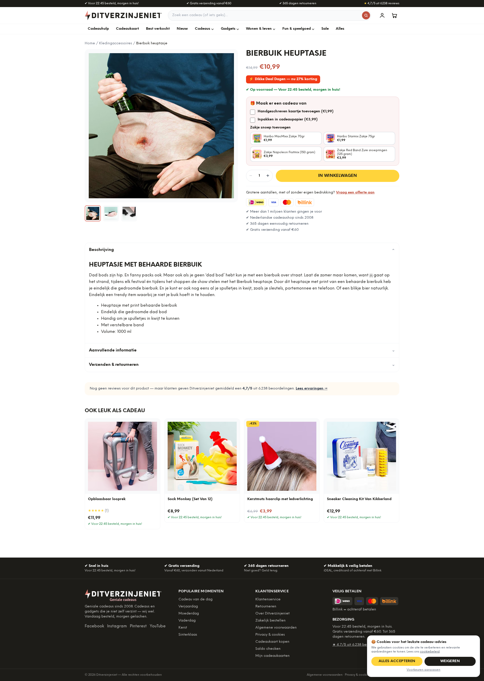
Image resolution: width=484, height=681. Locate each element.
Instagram (117, 626)
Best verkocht (158, 29)
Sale (325, 29)
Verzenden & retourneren (242, 365)
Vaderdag (187, 621)
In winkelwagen (337, 176)
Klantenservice (268, 599)
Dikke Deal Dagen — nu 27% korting (283, 79)
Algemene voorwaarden (276, 628)
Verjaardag (188, 606)
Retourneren (265, 606)
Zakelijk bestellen (270, 621)
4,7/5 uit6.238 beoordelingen (360, 645)
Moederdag (188, 613)
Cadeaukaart (127, 29)
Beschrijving (242, 250)
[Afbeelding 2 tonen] (111, 213)
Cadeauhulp (98, 29)
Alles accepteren (397, 661)
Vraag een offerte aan (355, 192)
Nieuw (182, 29)
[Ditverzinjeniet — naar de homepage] (123, 15)
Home (90, 43)
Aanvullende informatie (242, 350)
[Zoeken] (366, 15)
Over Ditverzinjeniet (272, 613)
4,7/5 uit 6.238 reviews (381, 3)
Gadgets (228, 29)
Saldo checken (268, 649)
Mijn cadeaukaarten (272, 656)
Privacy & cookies (270, 635)
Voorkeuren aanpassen (423, 669)
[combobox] (269, 15)
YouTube (158, 626)
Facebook (94, 626)
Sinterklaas (187, 635)
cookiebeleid (430, 651)
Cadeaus (202, 29)
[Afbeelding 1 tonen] (93, 213)
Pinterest (138, 626)
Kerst (182, 628)
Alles (340, 29)
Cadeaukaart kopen (272, 642)
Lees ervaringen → (311, 389)
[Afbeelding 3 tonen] (129, 213)
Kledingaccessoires (115, 43)
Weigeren (450, 661)
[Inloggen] (382, 15)
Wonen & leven (259, 29)
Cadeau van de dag (195, 599)
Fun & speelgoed (296, 29)
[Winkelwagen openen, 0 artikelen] (394, 15)
